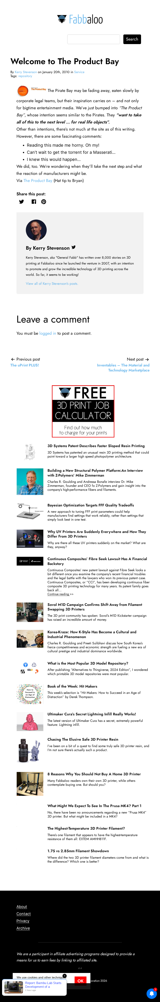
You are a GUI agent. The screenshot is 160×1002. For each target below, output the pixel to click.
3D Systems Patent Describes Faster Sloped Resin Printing (96, 446)
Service (79, 72)
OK (81, 981)
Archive (23, 928)
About (21, 906)
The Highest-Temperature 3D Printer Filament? (86, 828)
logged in (47, 333)
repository (25, 76)
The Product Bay (38, 181)
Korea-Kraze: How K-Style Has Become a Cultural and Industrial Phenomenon (92, 634)
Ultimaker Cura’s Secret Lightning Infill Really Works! (92, 714)
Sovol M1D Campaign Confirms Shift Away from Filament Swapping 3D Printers (95, 607)
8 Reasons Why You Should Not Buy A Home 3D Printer (94, 774)
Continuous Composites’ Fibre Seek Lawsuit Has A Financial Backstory (97, 561)
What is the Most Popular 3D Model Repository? (88, 663)
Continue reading (66, 594)
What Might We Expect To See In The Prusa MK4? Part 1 (94, 806)
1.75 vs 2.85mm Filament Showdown (78, 851)
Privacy (22, 921)
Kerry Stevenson (26, 72)
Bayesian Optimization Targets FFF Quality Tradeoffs (91, 505)
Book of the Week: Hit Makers (72, 686)
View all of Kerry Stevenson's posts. (52, 283)
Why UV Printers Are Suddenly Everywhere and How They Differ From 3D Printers (97, 534)
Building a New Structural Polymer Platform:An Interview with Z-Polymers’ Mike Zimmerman (95, 473)
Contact (23, 914)
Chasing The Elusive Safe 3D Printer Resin (83, 739)
